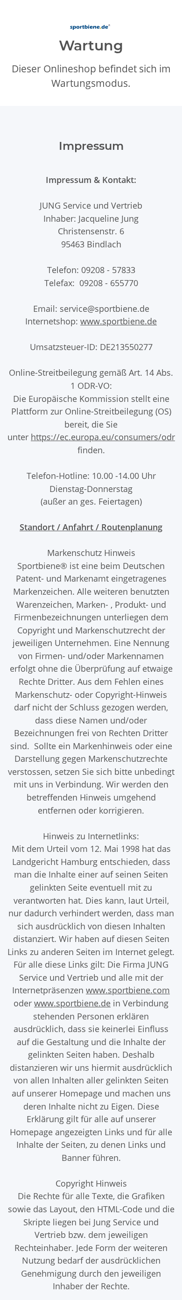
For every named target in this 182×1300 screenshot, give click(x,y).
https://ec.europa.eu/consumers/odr (103, 437)
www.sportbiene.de (118, 321)
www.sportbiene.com (128, 990)
